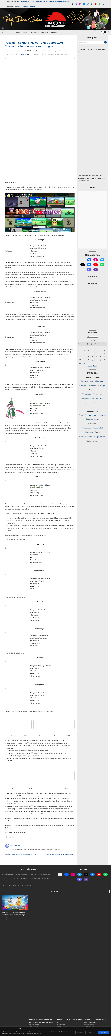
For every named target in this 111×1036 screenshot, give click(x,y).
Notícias (53, 54)
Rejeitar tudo (91, 1032)
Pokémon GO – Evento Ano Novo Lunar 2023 (59, 854)
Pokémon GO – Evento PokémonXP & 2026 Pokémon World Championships (45, 2)
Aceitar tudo (103, 1032)
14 (100, 353)
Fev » (95, 366)
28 (100, 360)
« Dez (90, 366)
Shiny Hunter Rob (24, 54)
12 (92, 353)
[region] (55, 1031)
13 (96, 353)
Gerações (47, 54)
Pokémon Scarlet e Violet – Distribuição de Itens (21, 854)
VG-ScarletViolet (62, 54)
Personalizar (80, 1032)
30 (80, 363)
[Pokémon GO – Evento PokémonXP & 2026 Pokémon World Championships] (15, 902)
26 (92, 360)
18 (88, 357)
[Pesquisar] (105, 42)
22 (104, 357)
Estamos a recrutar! (29, 6)
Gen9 (41, 54)
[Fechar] (109, 1028)
